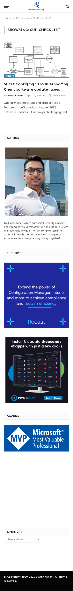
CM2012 (9, 76)
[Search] (67, 6)
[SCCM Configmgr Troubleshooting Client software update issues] (36, 59)
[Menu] (6, 6)
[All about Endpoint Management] (37, 6)
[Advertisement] (33, 489)
